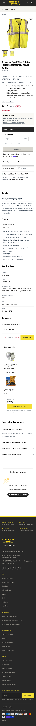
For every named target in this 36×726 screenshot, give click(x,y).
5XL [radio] (19, 144)
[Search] (27, 3)
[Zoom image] (31, 20)
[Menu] (4, 3)
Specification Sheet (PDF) (12, 324)
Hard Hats (5, 586)
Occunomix (5, 70)
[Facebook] (4, 568)
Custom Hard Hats (8, 582)
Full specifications (8, 102)
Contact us (5, 665)
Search (4, 720)
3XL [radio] (6, 144)
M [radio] (13, 139)
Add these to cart (19, 407)
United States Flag (8, 650)
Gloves (4, 594)
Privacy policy (6, 681)
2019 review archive (8, 673)
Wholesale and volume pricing (12, 620)
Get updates (28, 695)
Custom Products (7, 578)
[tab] (5, 53)
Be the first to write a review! (18, 494)
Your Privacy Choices (9, 685)
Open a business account (10, 616)
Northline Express (8, 642)
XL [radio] (19, 139)
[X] (14, 568)
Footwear (5, 602)
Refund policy (6, 677)
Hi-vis (3, 598)
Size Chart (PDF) (9, 329)
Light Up (4, 638)
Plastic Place (6, 646)
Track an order (7, 669)
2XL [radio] (25, 139)
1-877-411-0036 (9, 546)
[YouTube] (19, 568)
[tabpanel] (18, 33)
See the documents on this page (13, 123)
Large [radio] (7, 139)
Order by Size (27, 338)
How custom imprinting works (11, 624)
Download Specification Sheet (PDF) (16, 174)
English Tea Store (7, 634)
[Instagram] (9, 568)
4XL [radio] (12, 144)
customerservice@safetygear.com (13, 551)
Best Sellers (5, 606)
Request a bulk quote (15, 180)
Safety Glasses (6, 590)
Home (4, 15)
